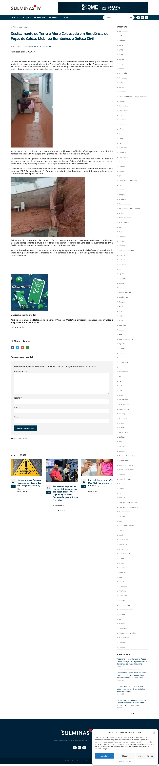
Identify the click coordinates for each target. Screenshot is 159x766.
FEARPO (121, 283)
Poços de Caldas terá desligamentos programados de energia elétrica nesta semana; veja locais (132, 661)
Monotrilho (123, 418)
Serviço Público (124, 554)
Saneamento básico (126, 526)
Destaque (29, 46)
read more (22, 506)
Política (121, 488)
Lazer (121, 395)
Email (22, 347)
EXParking (122, 278)
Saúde (121, 535)
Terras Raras (123, 596)
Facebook (12, 347)
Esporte (121, 274)
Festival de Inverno (126, 292)
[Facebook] (138, 17)
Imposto (122, 344)
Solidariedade (124, 568)
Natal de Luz (123, 432)
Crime (121, 185)
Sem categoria (124, 549)
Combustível (123, 148)
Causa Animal (124, 110)
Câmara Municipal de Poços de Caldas (133, 96)
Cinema (121, 134)
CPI (120, 176)
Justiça (121, 390)
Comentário (20, 371)
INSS (120, 367)
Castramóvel (123, 106)
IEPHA (121, 334)
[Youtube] (142, 17)
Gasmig (121, 306)
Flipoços (122, 302)
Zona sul (122, 647)
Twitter (17, 347)
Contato (65, 17)
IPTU (120, 376)
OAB (120, 442)
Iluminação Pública (126, 339)
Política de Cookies (124, 761)
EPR (120, 269)
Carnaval (122, 101)
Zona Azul (122, 642)
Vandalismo (123, 628)
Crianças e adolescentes (128, 180)
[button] (154, 732)
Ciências (122, 129)
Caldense (122, 92)
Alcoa (121, 54)
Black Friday (123, 73)
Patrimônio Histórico (126, 470)
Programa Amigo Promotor (129, 502)
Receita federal (124, 512)
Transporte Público (126, 610)
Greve (121, 320)
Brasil (121, 82)
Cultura (121, 190)
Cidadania (122, 124)
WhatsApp (27, 347)
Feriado (121, 288)
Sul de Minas (123, 572)
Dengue (122, 194)
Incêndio (122, 348)
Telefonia (122, 591)
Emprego (122, 255)
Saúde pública (124, 540)
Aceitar (104, 756)
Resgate (122, 516)
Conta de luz (123, 162)
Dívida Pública (124, 222)
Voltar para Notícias (21, 27)
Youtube (79, 750)
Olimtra (121, 446)
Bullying (121, 87)
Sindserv (122, 563)
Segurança (123, 544)
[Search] (131, 17)
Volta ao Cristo (124, 638)
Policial (121, 484)
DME (120, 232)
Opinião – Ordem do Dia (128, 456)
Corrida (121, 171)
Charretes (122, 120)
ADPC (121, 50)
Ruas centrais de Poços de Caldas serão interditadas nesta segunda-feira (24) (132, 675)
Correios (122, 166)
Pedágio (122, 474)
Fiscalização (123, 297)
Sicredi (121, 558)
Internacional (124, 372)
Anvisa (121, 59)
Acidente (122, 40)
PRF (120, 493)
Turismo (122, 614)
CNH (120, 143)
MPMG (121, 423)
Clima (121, 138)
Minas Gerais (124, 409)
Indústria (122, 358)
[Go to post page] (26, 470)
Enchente (122, 260)
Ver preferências (145, 756)
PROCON (122, 498)
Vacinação (122, 624)
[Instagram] (146, 17)
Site (16, 417)
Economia (122, 236)
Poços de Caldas (46, 46)
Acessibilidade (124, 31)
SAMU (121, 521)
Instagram (84, 750)
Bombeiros (123, 78)
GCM (120, 311)
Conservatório (124, 157)
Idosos (121, 330)
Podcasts (26, 17)
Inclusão (122, 353)
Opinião (122, 451)
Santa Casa (123, 530)
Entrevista (122, 264)
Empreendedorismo (126, 250)
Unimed (121, 619)
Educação (122, 241)
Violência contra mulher (127, 633)
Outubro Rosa (124, 460)
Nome (18, 398)
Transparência (124, 605)
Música (121, 428)
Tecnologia (123, 586)
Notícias (15, 17)
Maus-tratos (123, 400)
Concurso (122, 152)
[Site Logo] (26, 7)
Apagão (121, 64)
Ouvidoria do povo (126, 465)
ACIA (120, 36)
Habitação (122, 325)
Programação (39, 17)
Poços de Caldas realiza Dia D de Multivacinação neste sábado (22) (65, 483)
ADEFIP (121, 45)
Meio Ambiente (124, 404)
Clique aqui (16, 327)
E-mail (18, 407)
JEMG (120, 386)
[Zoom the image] (103, 3)
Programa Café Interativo (128, 507)
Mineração (123, 414)
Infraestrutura (124, 362)
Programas (53, 17)
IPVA (120, 381)
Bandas (121, 68)
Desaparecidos (124, 204)
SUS (120, 577)
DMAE (121, 227)
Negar (125, 756)
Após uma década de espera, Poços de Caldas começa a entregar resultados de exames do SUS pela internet (99, 485)
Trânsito (122, 600)
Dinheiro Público (125, 218)
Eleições (122, 246)
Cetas (121, 115)
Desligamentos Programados (130, 208)
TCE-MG (121, 582)
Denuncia (122, 199)
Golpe (121, 316)
